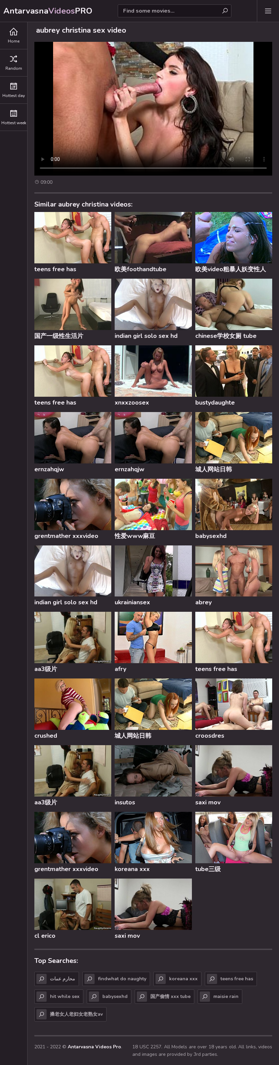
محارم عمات (62, 979)
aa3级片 (45, 669)
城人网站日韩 (213, 469)
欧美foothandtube (140, 269)
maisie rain (226, 996)
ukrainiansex (132, 602)
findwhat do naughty (122, 979)
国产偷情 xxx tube (170, 996)
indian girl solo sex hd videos (146, 337)
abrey (203, 602)
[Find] (224, 10)
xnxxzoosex (132, 402)
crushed (45, 736)
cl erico (44, 936)
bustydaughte (215, 402)
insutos (125, 802)
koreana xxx (132, 869)
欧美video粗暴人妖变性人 (230, 269)
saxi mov (207, 802)
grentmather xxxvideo (66, 536)
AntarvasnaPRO (47, 10)
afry (120, 669)
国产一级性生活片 (58, 336)
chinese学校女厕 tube (226, 336)
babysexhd (211, 536)
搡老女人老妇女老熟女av (76, 1014)
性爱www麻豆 (135, 536)
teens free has (55, 269)
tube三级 (208, 869)
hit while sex (65, 996)
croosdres (209, 736)
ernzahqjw (49, 469)
